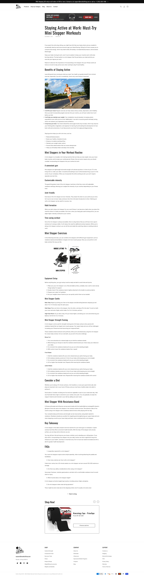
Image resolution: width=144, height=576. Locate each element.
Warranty (104, 564)
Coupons (76, 561)
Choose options (84, 527)
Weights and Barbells (49, 566)
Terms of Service (106, 566)
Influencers (76, 556)
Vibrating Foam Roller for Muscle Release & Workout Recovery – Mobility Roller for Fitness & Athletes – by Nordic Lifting (83, 515)
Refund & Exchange (107, 556)
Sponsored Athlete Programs (80, 558)
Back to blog (73, 494)
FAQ (103, 558)
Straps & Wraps (48, 561)
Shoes (46, 558)
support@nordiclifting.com (23, 556)
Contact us (105, 551)
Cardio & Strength (49, 551)
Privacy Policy (105, 561)
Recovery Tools (48, 556)
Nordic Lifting (18, 573)
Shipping (104, 553)
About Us (76, 551)
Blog (75, 564)
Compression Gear (49, 553)
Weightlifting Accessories (51, 564)
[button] (121, 6)
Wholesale (76, 553)
